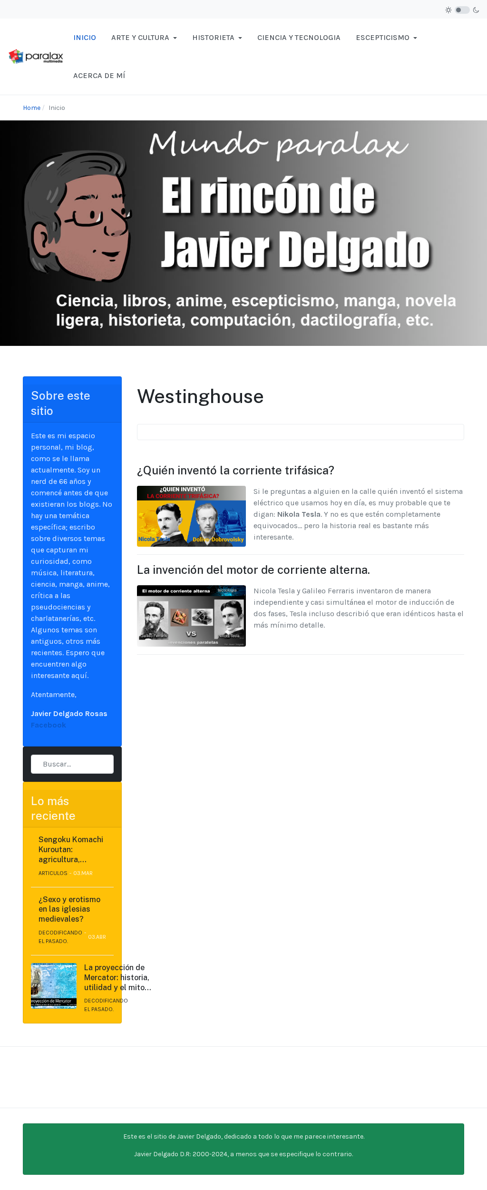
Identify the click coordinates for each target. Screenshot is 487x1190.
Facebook (48, 724)
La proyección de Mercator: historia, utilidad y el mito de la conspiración (116, 978)
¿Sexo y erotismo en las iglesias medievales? (69, 909)
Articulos (53, 873)
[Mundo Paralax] (37, 55)
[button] (144, 38)
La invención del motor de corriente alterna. (253, 569)
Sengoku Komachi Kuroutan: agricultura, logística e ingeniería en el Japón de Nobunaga (71, 850)
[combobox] (72, 764)
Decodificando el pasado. (60, 936)
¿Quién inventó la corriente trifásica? (235, 470)
